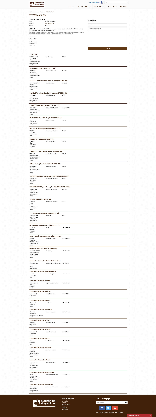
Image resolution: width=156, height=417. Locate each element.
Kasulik (112, 7)
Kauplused (99, 7)
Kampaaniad (84, 7)
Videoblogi (65, 409)
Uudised (64, 407)
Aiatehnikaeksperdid (34, 12)
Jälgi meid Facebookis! (94, 2)
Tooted (71, 7)
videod (123, 7)
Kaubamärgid (66, 404)
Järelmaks (65, 401)
